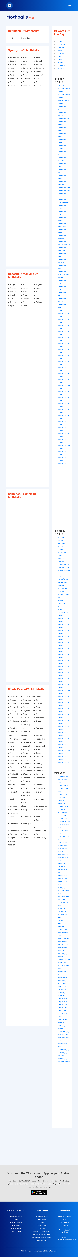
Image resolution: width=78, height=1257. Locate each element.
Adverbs (42, 1228)
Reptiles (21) (62, 1005)
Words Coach (38, 1251)
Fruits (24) (61, 887)
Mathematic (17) (64, 938)
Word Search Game (41, 1240)
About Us (65, 1225)
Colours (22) (62, 818)
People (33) (62, 987)
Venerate (61, 53)
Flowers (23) (62, 878)
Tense (42, 1222)
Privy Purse (61, 65)
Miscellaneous (63, 612)
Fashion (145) (63, 866)
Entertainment (63, 582)
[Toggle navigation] (69, 5)
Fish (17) (61, 872)
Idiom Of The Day (42, 1216)
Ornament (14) (63, 980)
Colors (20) (62, 815)
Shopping (61, 585)
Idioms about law (64, 187)
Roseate (60, 41)
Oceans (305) (62, 978)
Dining (60, 576)
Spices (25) (62, 1011)
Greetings (61, 543)
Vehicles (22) (62, 1053)
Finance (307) (62, 869)
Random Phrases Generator (41, 1237)
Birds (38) (61, 797)
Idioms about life (64, 190)
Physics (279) (62, 989)
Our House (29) (63, 984)
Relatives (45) (62, 999)
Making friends (63, 579)
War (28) (61, 1056)
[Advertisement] (27, 177)
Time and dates (63, 567)
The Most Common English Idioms (64, 88)
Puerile (60, 56)
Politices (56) (62, 993)
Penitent (60, 59)
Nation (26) (62, 963)
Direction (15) (62, 845)
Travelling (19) (63, 1035)
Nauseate (61, 68)
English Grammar (16, 1222)
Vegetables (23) (63, 1050)
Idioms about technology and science (63, 274)
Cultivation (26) (63, 836)
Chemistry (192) (63, 806)
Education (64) (63, 863)
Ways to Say (42, 1219)
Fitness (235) (62, 875)
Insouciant (61, 47)
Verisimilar (61, 44)
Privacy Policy (64, 1222)
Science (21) (62, 1008)
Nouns (16, 1219)
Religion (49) (62, 1002)
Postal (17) (62, 996)
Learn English (16, 1231)
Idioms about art (63, 118)
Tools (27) (61, 1026)
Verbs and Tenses (16, 1216)
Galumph (61, 62)
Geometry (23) (63, 899)
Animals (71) (62, 794)
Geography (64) (63, 896)
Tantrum (61, 50)
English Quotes (16, 1225)
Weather (61, 609)
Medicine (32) (62, 948)
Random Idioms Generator (42, 1234)
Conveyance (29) (64, 821)
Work (59, 606)
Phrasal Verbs (42, 1225)
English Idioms (16, 1228)
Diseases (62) (63, 848)
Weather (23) (62, 1059)
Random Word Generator (41, 1231)
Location (61, 558)
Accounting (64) (63, 785)
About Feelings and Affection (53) (63, 779)
